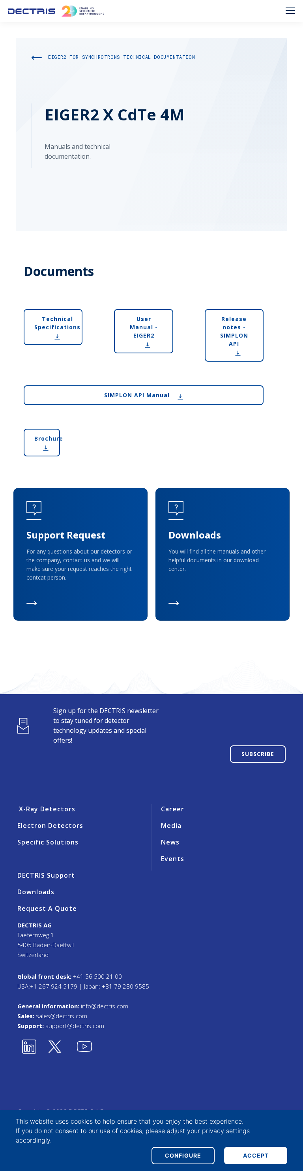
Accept (256, 1155)
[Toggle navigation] (290, 11)
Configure (183, 1155)
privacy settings (226, 1131)
